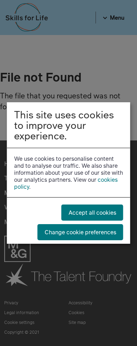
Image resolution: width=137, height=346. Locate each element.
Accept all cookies (92, 212)
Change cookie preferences (80, 232)
